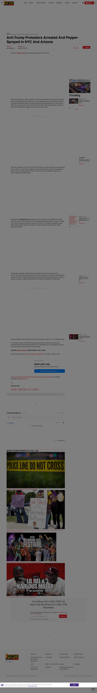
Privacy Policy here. (32, 686)
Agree (74, 685)
